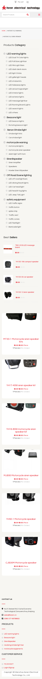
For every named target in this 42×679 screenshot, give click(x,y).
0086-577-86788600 (11, 619)
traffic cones (14, 219)
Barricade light (15, 227)
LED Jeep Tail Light (17, 195)
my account (8, 664)
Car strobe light (15, 138)
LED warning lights (16, 54)
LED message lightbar (18, 101)
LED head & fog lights (18, 191)
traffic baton (14, 207)
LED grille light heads (17, 77)
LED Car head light (16, 187)
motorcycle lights (16, 146)
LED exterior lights (16, 97)
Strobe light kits (15, 134)
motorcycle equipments (13, 649)
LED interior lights (16, 93)
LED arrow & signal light (18, 89)
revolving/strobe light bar (14, 645)
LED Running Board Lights (19, 105)
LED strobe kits (15, 81)
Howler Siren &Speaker (18, 170)
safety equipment (16, 199)
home (3, 31)
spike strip (13, 211)
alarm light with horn (17, 154)
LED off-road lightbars (18, 179)
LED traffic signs (15, 203)
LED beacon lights (16, 121)
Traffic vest (13, 215)
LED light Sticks (15, 73)
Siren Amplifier (15, 162)
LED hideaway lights (17, 85)
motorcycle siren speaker (19, 150)
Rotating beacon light (18, 125)
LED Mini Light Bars (16, 65)
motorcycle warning (17, 142)
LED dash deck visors (17, 69)
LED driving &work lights (18, 183)
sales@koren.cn (10, 615)
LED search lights (16, 109)
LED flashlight (14, 223)
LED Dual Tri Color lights (18, 57)
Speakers (13, 166)
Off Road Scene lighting (19, 175)
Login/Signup (9, 668)
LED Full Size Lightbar (18, 61)
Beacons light (14, 117)
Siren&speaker (14, 159)
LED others (13, 112)
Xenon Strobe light (17, 130)
